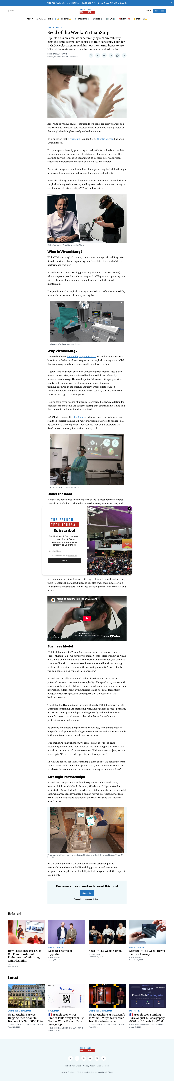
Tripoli (110, 1072)
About (30, 19)
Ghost (103, 1072)
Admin (10, 964)
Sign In (148, 11)
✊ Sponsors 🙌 (140, 19)
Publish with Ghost (73, 1066)
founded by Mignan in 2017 (81, 356)
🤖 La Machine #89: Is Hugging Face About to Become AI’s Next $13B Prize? (26, 1018)
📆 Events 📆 (124, 19)
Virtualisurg (73, 139)
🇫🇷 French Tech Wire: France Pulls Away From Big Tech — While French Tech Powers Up (66, 1019)
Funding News (135, 1011)
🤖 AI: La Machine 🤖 (45, 19)
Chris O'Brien (54, 957)
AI (8, 947)
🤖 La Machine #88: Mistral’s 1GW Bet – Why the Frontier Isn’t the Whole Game (107, 1018)
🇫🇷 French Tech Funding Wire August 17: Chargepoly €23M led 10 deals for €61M (147, 1018)
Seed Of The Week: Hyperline (60, 952)
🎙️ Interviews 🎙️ (82, 19)
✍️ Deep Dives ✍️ (64, 19)
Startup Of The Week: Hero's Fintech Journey (147, 952)
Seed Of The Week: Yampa (105, 951)
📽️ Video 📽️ (97, 19)
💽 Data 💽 (110, 19)
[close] (171, 3)
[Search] (17, 11)
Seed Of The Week (54, 27)
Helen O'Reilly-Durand (57, 54)
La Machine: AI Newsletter (19, 1011)
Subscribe (159, 11)
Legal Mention (103, 1066)
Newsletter (53, 1011)
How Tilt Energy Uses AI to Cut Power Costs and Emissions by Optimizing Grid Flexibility (24, 956)
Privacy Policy (89, 1066)
